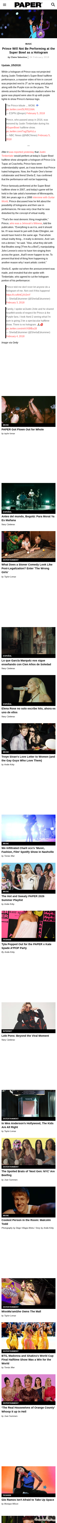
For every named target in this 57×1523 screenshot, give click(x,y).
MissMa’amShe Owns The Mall (21, 1311)
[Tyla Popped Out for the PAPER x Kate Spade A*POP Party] (28, 924)
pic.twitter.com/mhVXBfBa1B (21, 328)
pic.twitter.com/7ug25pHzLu (21, 131)
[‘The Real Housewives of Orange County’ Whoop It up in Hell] (28, 1387)
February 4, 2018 (15, 336)
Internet (7, 1031)
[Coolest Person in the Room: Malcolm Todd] (28, 1200)
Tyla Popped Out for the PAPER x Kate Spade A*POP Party (26, 946)
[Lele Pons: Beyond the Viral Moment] (28, 1015)
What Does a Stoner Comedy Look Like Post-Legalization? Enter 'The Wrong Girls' (27, 568)
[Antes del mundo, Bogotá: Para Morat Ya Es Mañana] (28, 496)
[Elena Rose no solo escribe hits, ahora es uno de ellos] (28, 688)
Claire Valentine (19, 57)
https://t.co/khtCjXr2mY (18, 294)
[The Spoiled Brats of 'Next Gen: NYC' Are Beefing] (28, 1151)
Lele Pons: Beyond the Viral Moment (25, 1035)
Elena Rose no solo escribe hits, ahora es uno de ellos (28, 710)
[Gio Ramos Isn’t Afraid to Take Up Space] (28, 1480)
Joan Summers (11, 1180)
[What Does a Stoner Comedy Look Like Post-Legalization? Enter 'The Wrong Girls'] (28, 544)
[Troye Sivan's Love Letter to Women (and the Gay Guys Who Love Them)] (28, 736)
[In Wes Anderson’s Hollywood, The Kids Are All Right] (28, 1103)
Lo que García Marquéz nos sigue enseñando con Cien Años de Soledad (26, 662)
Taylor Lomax (10, 577)
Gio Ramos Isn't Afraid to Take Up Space (28, 1499)
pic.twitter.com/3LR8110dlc (20, 109)
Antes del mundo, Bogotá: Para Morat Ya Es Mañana (28, 518)
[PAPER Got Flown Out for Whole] (28, 409)
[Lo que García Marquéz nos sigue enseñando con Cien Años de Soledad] (28, 640)
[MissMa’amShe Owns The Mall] (28, 1291)
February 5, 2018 (35, 113)
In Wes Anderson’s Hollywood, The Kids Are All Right (28, 1125)
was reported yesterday (21, 152)
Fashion (7, 940)
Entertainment (11, 560)
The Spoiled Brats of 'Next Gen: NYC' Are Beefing (28, 1173)
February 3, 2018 (15, 302)
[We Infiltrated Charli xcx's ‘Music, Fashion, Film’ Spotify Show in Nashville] (28, 828)
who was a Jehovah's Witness (26, 223)
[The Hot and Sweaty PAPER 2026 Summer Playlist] (28, 876)
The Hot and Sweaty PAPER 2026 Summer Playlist (23, 898)
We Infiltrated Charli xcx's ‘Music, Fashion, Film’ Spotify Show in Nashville (28, 850)
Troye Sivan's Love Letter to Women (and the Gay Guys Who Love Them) (28, 758)
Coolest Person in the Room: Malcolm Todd (26, 1222)
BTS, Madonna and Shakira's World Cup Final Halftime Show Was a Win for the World (28, 1359)
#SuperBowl (12, 127)
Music (28, 44)
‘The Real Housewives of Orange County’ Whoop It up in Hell (28, 1409)
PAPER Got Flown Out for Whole (23, 429)
